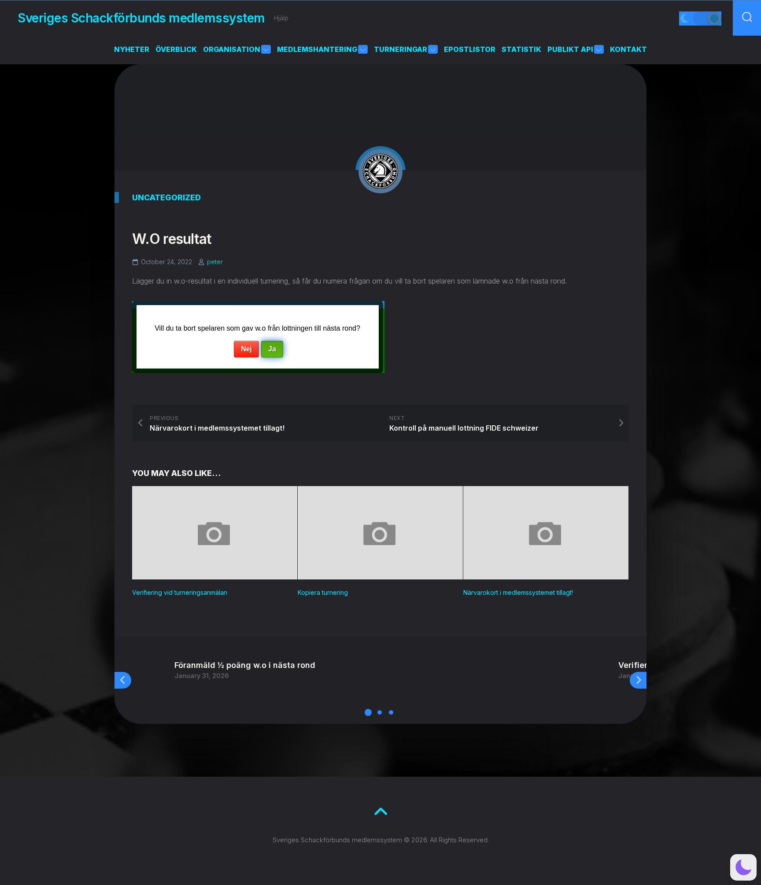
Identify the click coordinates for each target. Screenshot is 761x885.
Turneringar (400, 49)
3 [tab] (391, 712)
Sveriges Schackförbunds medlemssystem (141, 18)
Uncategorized (166, 197)
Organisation (231, 49)
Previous (123, 680)
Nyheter (131, 49)
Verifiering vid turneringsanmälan (179, 592)
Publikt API (570, 49)
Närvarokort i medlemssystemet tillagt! (518, 592)
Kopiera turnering (323, 592)
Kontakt (628, 49)
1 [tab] (368, 712)
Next (638, 680)
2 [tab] (379, 712)
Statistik (521, 49)
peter (215, 262)
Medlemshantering (317, 49)
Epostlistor (469, 49)
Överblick (176, 49)
